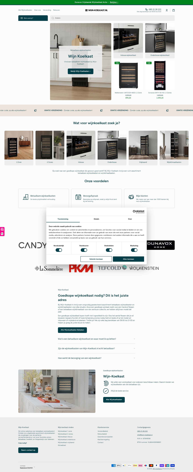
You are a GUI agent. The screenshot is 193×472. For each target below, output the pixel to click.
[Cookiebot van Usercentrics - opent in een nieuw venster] (134, 211)
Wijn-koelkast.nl (157, 469)
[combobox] (112, 18)
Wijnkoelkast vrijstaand (66, 442)
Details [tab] (96, 219)
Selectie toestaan (96, 259)
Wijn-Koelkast (113, 376)
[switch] (84, 250)
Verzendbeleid (103, 431)
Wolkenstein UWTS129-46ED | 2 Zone (128, 93)
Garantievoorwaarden (105, 437)
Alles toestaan (128, 259)
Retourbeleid (102, 434)
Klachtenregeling (103, 440)
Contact (100, 442)
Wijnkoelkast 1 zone (65, 431)
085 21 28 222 (155, 9)
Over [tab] (130, 219)
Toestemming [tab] (63, 219)
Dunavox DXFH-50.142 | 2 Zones (160, 93)
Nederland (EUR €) (26, 468)
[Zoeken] (52, 18)
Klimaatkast (62, 445)
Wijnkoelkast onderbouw (66, 440)
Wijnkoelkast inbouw (65, 437)
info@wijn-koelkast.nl (144, 435)
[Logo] (96, 10)
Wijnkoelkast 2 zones (65, 434)
